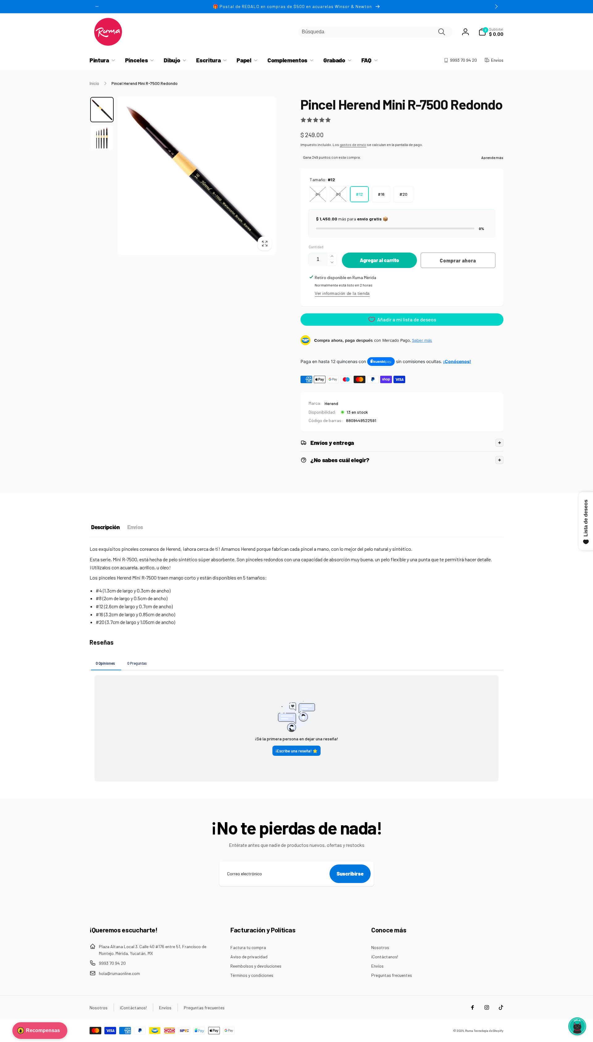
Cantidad (316, 247)
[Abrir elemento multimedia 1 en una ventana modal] (196, 175)
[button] (490, 31)
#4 (318, 194)
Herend (331, 403)
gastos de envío (353, 144)
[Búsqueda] (441, 32)
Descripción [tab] (105, 527)
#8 (338, 194)
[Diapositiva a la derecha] (496, 6)
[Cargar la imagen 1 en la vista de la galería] (102, 110)
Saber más (422, 340)
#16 (381, 194)
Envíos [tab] (135, 527)
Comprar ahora (458, 260)
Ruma (469, 1030)
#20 (403, 194)
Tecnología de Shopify (488, 1030)
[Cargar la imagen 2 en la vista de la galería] (102, 138)
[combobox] (375, 32)
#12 (359, 194)
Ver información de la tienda (342, 293)
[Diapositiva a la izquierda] (96, 6)
